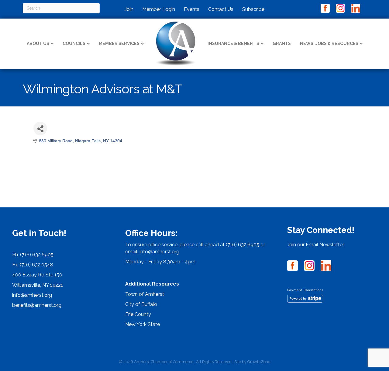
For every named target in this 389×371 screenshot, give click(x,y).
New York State (142, 324)
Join (129, 9)
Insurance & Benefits (233, 43)
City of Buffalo (141, 304)
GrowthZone (258, 361)
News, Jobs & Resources (329, 43)
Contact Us (220, 9)
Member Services (119, 43)
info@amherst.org (32, 295)
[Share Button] (40, 128)
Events (191, 9)
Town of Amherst (144, 294)
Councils (74, 43)
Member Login (158, 9)
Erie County (138, 314)
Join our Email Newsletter (315, 245)
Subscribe (253, 9)
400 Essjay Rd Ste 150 (37, 275)
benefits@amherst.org (36, 305)
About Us (38, 43)
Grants (282, 43)
